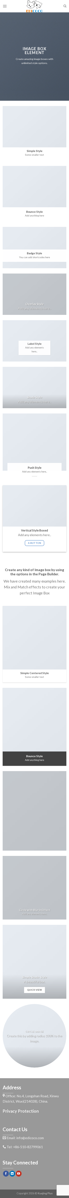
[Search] (65, 6)
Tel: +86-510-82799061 (24, 1147)
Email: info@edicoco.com (25, 1138)
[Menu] (5, 6)
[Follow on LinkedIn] (12, 1174)
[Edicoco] (34, 6)
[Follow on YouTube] (19, 1174)
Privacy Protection (21, 1111)
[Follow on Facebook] (6, 1174)
